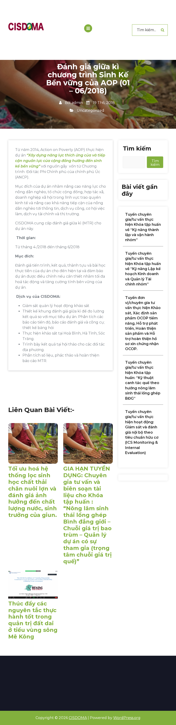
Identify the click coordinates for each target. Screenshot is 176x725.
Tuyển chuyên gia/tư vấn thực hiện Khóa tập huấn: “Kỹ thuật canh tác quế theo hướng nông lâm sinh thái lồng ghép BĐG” (142, 380)
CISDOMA (78, 718)
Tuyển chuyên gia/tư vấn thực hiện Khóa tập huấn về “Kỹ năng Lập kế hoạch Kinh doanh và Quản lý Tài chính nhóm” (143, 268)
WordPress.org (126, 718)
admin (77, 102)
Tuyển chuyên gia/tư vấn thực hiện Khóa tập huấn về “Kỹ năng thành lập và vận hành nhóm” (143, 227)
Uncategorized (90, 110)
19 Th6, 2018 (103, 102)
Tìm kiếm (137, 148)
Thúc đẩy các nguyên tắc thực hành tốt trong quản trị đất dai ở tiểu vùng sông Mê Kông (33, 620)
